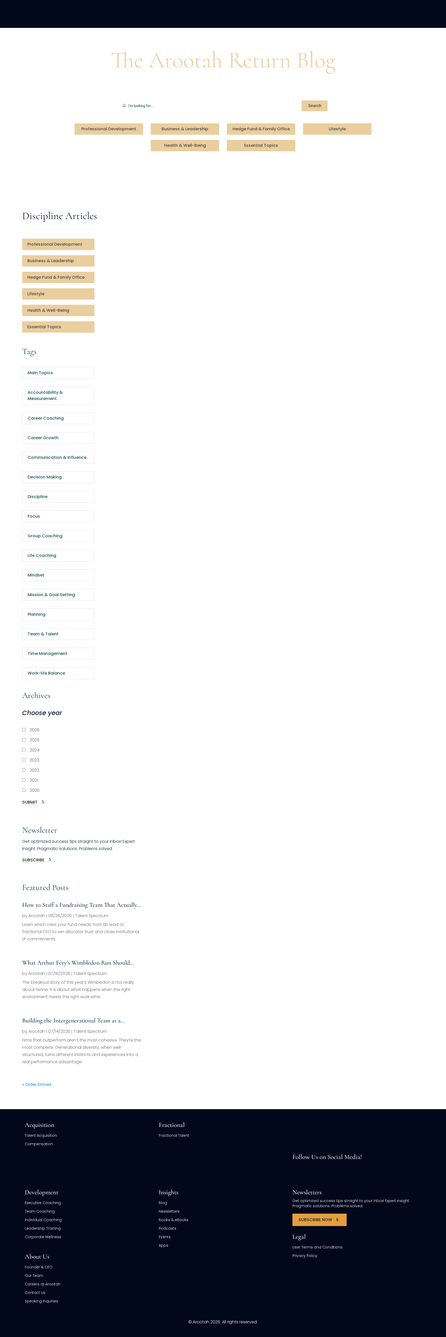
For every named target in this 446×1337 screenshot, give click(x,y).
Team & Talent (43, 634)
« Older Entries (37, 1084)
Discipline (37, 497)
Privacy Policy (304, 1255)
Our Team (34, 1275)
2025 (34, 740)
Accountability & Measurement (45, 395)
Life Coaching (42, 555)
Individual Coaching (43, 1219)
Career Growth (43, 438)
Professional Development (108, 129)
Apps (163, 1245)
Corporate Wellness (43, 1236)
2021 (33, 780)
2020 (34, 790)
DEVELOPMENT (317, 14)
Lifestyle (337, 129)
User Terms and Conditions (317, 1247)
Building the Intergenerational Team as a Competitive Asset (71, 1021)
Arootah (36, 916)
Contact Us (35, 1292)
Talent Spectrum (91, 916)
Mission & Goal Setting (51, 595)
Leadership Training (43, 1228)
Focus (34, 516)
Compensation (39, 1144)
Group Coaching (45, 536)
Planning (36, 614)
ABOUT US (357, 14)
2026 (34, 730)
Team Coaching (40, 1211)
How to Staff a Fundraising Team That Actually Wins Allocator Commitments (79, 905)
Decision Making (45, 477)
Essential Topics (261, 145)
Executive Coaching (43, 1202)
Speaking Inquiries (41, 1301)
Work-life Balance (46, 673)
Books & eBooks (173, 1219)
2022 (34, 770)
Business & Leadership (185, 129)
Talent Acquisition (41, 1135)
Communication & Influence (57, 457)
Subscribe (33, 860)
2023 (34, 760)
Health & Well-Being (185, 145)
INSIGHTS (392, 14)
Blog (43, 38)
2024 (34, 750)
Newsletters (169, 1211)
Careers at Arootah (42, 1284)
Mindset (36, 575)
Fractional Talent (174, 1135)
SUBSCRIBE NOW (315, 1220)
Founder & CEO (38, 1267)
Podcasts (167, 1228)
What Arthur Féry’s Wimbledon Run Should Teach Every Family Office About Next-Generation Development (76, 963)
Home (28, 38)
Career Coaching (46, 418)
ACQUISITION (233, 14)
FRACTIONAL (274, 14)
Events (165, 1236)
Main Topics (40, 373)
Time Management (47, 654)
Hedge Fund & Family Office (261, 129)
